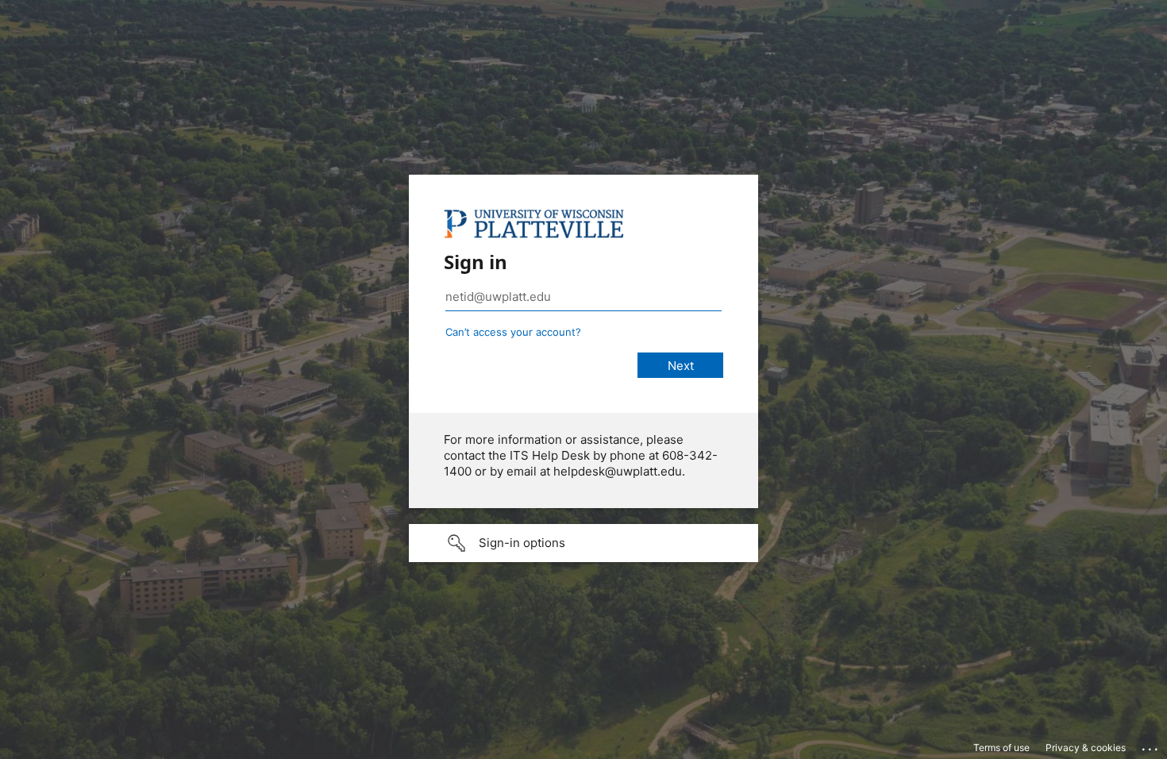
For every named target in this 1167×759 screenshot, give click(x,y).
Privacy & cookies (1086, 747)
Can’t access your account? (513, 332)
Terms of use (1001, 747)
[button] (583, 543)
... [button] (1151, 745)
